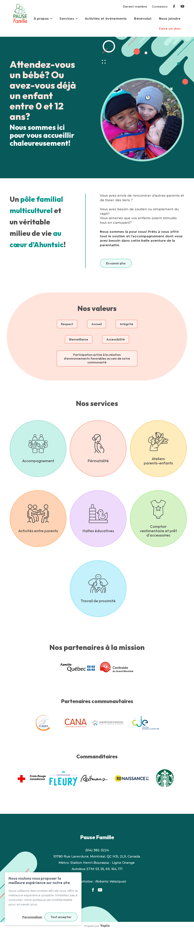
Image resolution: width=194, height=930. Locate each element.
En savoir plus (116, 263)
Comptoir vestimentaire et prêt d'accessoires (158, 530)
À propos (41, 18)
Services (66, 18)
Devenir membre (135, 6)
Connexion (159, 6)
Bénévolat (142, 18)
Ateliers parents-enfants (158, 460)
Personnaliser (32, 917)
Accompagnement (38, 460)
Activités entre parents (38, 530)
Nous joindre (170, 18)
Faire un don (170, 28)
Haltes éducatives (98, 530)
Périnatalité (98, 460)
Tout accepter (61, 917)
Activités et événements (106, 18)
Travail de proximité (98, 600)
